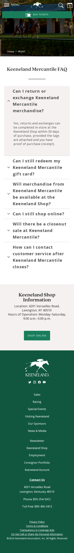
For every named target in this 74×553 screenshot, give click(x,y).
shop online (37, 335)
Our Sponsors (37, 423)
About (21, 51)
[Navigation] (6, 4)
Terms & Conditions (37, 526)
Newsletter (37, 441)
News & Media (37, 431)
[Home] (37, 5)
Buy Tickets (41, 14)
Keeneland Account (37, 470)
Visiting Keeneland (37, 416)
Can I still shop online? (38, 214)
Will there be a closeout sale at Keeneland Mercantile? (39, 230)
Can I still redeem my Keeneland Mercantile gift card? (37, 167)
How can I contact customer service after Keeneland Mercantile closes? (38, 256)
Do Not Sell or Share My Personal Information (37, 534)
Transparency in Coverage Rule (37, 530)
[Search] (59, 5)
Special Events (37, 409)
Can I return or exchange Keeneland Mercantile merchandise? (36, 100)
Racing (37, 402)
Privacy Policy (37, 521)
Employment (37, 455)
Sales (37, 394)
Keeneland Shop (37, 448)
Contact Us (37, 480)
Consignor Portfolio (37, 462)
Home (10, 51)
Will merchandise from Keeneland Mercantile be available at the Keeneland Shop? (38, 193)
